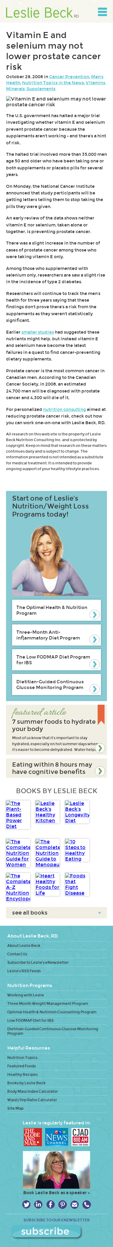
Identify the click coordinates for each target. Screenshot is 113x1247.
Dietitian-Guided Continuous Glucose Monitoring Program (50, 684)
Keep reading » (56, 730)
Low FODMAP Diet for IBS (30, 1020)
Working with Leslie (25, 995)
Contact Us (17, 954)
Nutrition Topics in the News (53, 82)
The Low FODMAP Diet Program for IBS (53, 659)
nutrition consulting (64, 409)
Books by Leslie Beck (26, 1083)
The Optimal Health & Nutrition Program (51, 610)
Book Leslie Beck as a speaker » (56, 1192)
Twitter (26, 1204)
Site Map (15, 1108)
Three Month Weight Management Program (47, 1003)
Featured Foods (21, 1066)
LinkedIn (38, 1204)
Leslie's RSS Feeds (24, 971)
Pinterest (62, 1204)
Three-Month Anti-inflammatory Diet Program (48, 635)
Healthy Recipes (22, 1074)
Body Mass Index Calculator (32, 1091)
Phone (86, 1204)
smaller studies (37, 332)
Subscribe (56, 1232)
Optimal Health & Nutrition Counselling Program (51, 1012)
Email (74, 1204)
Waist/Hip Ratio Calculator (32, 1100)
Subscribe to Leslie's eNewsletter (38, 962)
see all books (56, 912)
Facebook (50, 1204)
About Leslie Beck (23, 945)
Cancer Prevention (69, 76)
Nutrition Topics (22, 1057)
